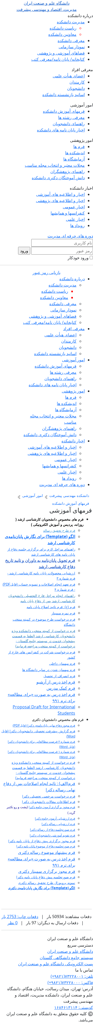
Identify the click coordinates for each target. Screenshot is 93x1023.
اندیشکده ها (75, 153)
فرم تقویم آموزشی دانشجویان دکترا (52, 835)
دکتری (12, 888)
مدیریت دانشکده (71, 22)
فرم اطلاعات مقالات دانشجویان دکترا (48, 802)
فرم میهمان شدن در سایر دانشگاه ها (48, 670)
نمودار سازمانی (72, 47)
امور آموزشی (73, 360)
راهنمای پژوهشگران (67, 171)
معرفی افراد (74, 328)
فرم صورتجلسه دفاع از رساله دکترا (52, 830)
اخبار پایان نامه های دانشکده (61, 130)
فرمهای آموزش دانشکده (64, 111)
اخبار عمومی (74, 207)
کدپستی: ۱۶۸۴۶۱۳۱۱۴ (73, 1007)
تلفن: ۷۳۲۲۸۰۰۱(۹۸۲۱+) (72, 976)
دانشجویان (76, 88)
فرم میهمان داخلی (62, 664)
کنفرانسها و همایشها (68, 213)
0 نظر (12, 923)
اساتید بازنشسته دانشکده (63, 94)
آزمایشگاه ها (74, 159)
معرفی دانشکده (71, 40)
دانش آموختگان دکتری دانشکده (58, 178)
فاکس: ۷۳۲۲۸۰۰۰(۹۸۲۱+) (70, 982)
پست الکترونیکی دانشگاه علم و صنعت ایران (55, 964)
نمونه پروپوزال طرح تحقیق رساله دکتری (46, 883)
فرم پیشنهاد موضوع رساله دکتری (46, 852)
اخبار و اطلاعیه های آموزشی (60, 194)
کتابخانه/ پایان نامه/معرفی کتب (58, 59)
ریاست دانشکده (63, 28)
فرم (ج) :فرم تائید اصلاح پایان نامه (51, 607)
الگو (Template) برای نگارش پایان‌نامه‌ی (46, 888)
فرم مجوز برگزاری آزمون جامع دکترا (52, 807)
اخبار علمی (75, 219)
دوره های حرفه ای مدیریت (70, 236)
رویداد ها (77, 225)
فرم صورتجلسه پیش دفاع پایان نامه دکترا (45, 877)
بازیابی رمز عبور (46, 272)
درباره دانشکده (72, 279)
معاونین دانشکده (62, 34)
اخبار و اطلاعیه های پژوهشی (60, 200)
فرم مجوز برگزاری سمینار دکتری (46, 871)
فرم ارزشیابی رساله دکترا (58, 824)
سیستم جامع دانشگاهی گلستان (66, 957)
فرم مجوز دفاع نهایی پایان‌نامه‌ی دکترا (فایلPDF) (44, 725)
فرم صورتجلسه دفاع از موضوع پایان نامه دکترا (45, 846)
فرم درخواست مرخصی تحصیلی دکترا (48, 796)
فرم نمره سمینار (63, 613)
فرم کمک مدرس (61, 688)
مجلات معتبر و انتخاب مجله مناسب (55, 165)
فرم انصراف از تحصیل (59, 676)
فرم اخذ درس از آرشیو (55, 682)
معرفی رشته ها (71, 117)
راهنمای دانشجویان (69, 124)
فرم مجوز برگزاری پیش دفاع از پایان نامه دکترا (41, 841)
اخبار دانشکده (73, 441)
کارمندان (77, 82)
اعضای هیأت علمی (69, 76)
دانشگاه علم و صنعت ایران (70, 951)
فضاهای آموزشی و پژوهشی (61, 53)
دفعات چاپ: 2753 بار (20, 916)
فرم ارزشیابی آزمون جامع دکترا (55, 818)
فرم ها (79, 146)
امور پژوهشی (73, 391)
